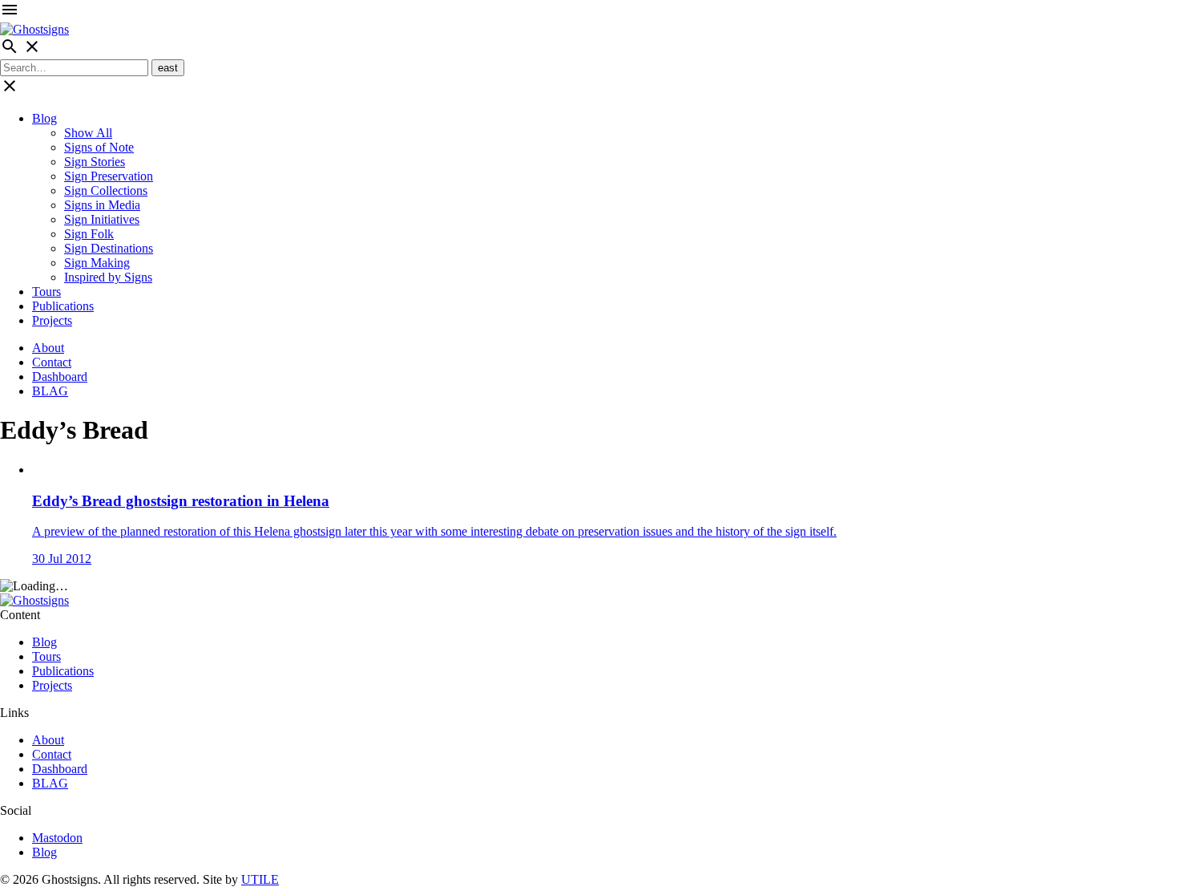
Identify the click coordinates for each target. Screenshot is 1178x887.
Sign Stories (94, 161)
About (48, 347)
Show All (88, 133)
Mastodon (57, 837)
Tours (46, 291)
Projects (52, 320)
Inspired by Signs (108, 277)
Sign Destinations (108, 248)
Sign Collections (105, 190)
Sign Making (97, 262)
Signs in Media (102, 205)
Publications (63, 306)
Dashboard (59, 376)
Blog (44, 118)
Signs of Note (99, 147)
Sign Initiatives (101, 219)
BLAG (50, 391)
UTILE (260, 879)
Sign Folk (89, 234)
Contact (51, 362)
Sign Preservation (108, 176)
